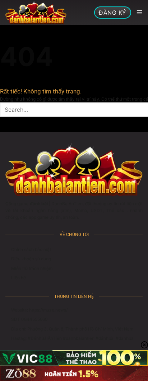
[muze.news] (35, 12)
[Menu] (139, 12)
